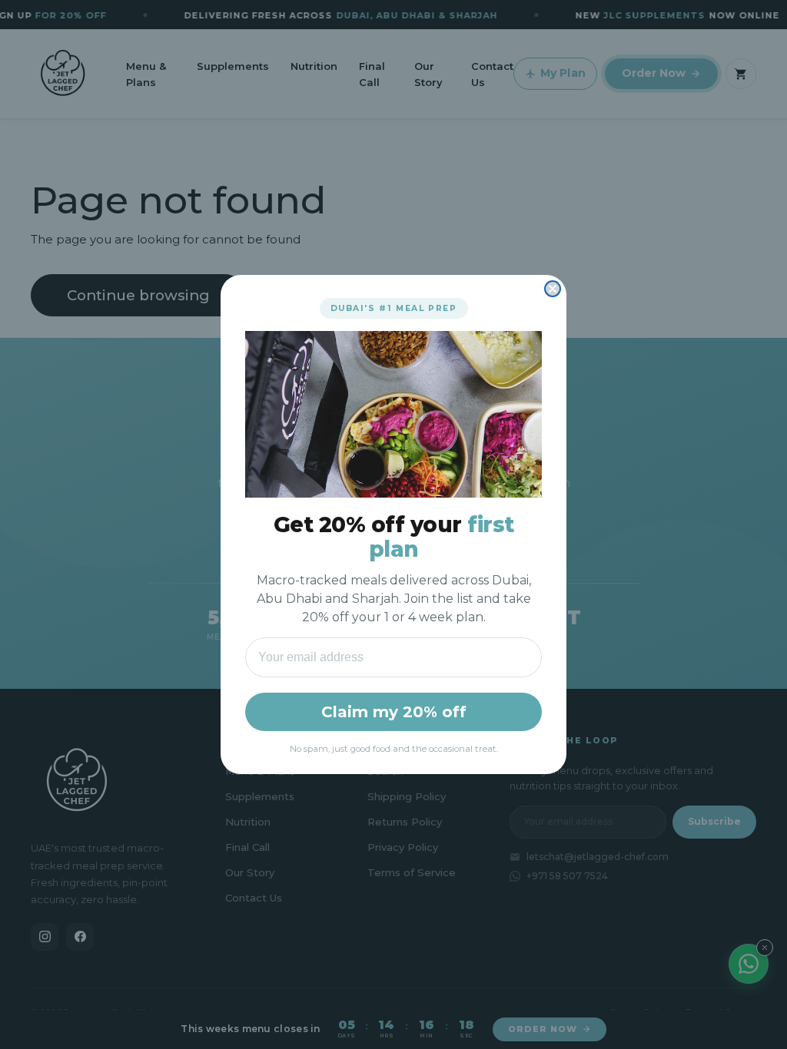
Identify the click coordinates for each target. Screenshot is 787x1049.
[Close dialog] (552, 288)
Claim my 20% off (394, 712)
